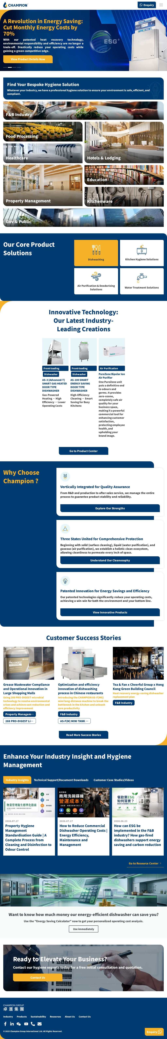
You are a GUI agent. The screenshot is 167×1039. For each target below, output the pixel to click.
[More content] (29, 822)
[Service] (83, 218)
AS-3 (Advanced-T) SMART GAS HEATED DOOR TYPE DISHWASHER (54, 385)
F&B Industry (19, 114)
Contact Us (85, 1016)
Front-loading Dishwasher (51, 369)
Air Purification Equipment (109, 369)
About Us (70, 1016)
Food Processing (22, 136)
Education (97, 179)
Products (22, 1016)
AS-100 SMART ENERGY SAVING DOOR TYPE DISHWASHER (80, 385)
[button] (5, 67)
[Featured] (55, 351)
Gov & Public (18, 221)
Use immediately (83, 929)
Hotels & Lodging (104, 158)
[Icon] (5, 1024)
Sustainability (38, 1016)
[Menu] (161, 5)
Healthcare (17, 158)
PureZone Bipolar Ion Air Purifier (112, 375)
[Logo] (15, 5)
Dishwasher (51, 374)
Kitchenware (100, 201)
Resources (55, 1016)
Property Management (28, 200)
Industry (8, 1016)
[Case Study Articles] (28, 685)
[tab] (17, 780)
